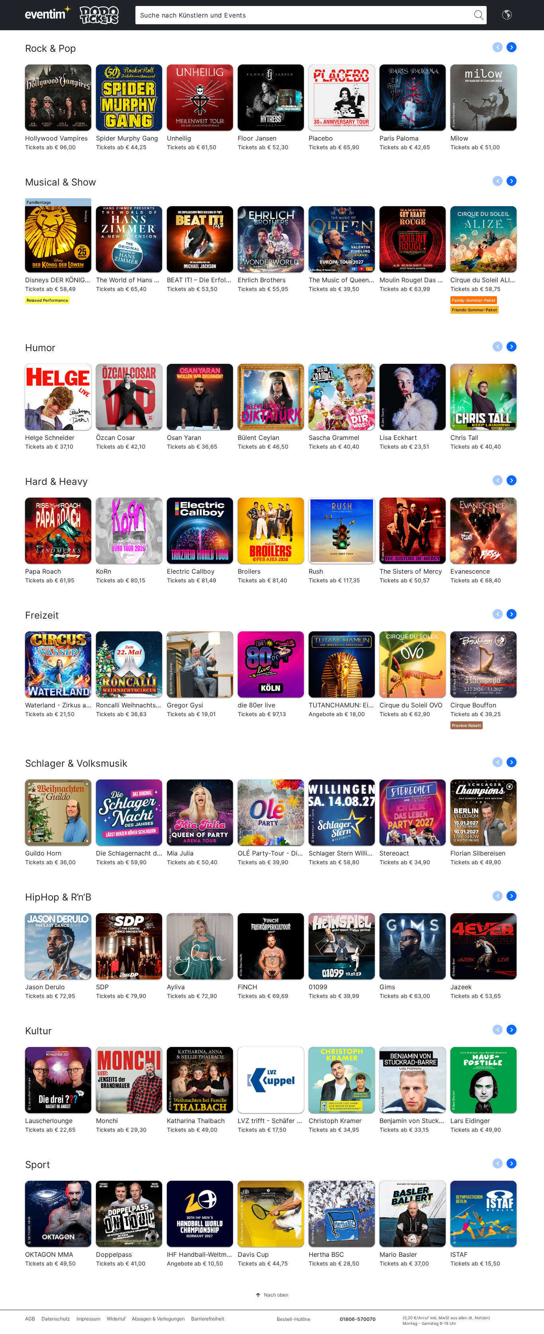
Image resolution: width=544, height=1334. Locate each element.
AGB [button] (30, 1319)
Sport (37, 1164)
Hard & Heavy (56, 481)
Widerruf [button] (116, 1319)
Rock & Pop (50, 48)
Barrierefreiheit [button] (207, 1319)
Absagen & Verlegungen (158, 1319)
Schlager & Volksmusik (76, 763)
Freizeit (42, 615)
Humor (40, 348)
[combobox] (303, 15)
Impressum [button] (88, 1319)
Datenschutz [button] (55, 1319)
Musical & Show (60, 182)
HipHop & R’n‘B (58, 897)
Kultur (38, 1031)
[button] (512, 47)
